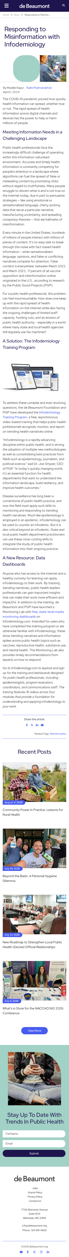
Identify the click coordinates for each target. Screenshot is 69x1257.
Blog (16, 14)
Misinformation (58, 733)
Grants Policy (35, 1192)
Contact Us (35, 1201)
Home (6, 14)
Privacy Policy (35, 1196)
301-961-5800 (39, 1230)
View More (34, 1031)
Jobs (35, 1188)
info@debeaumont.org (34, 1225)
